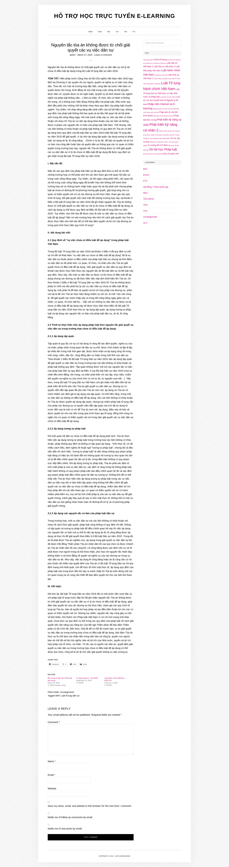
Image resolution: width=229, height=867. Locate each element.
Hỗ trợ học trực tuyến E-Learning (114, 16)
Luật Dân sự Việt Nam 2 (164, 66)
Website (52, 788)
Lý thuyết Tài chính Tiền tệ (168, 97)
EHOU (146, 175)
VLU (145, 223)
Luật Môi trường (166, 78)
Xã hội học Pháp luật (163, 149)
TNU (145, 205)
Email (51, 775)
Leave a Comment (103, 55)
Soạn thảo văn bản (168, 135)
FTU (145, 181)
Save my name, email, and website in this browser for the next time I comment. (90, 806)
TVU (145, 211)
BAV (145, 169)
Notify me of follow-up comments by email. (70, 817)
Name (52, 761)
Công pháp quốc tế (148, 59)
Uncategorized (67, 692)
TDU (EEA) (148, 199)
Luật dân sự (149, 63)
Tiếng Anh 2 (153, 142)
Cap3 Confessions (122, 856)
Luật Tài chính (176, 78)
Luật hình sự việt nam (160, 75)
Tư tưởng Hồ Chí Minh (158, 145)
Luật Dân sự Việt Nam (159, 63)
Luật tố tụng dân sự (70, 696)
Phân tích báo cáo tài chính (167, 131)
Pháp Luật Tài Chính (153, 112)
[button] (140, 29)
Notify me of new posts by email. (65, 828)
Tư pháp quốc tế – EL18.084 (87, 678)
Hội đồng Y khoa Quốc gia (155, 187)
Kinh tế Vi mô (171, 59)
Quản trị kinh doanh (156, 135)
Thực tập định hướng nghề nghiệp (160, 138)
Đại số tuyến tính (171, 154)
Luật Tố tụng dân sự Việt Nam (151, 83)
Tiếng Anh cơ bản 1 (162, 142)
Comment (54, 722)
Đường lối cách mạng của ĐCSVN (153, 154)
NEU (145, 193)
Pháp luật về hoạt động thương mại (163, 116)
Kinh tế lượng (161, 59)
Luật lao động (157, 78)
